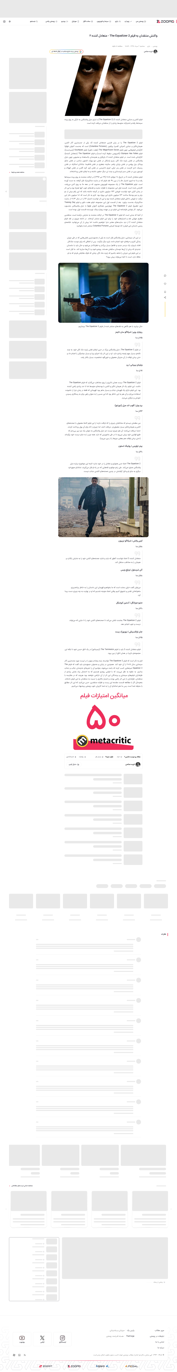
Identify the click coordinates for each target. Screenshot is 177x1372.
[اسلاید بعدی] (6, 191)
